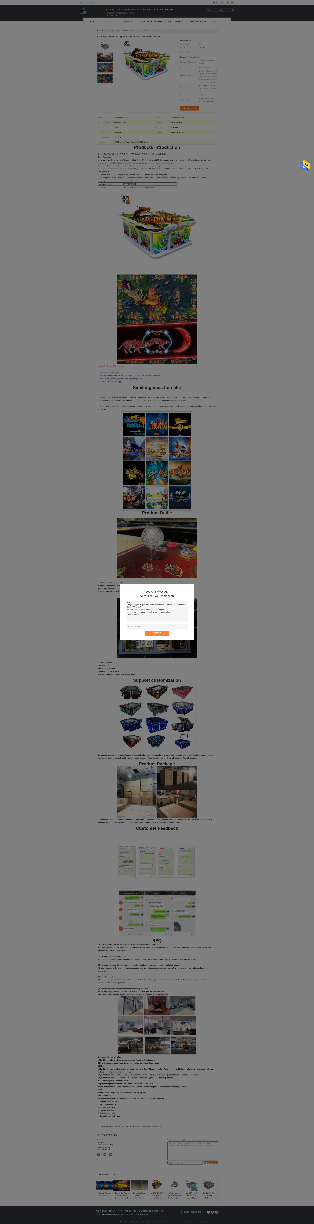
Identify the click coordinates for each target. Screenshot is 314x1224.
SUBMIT (157, 633)
